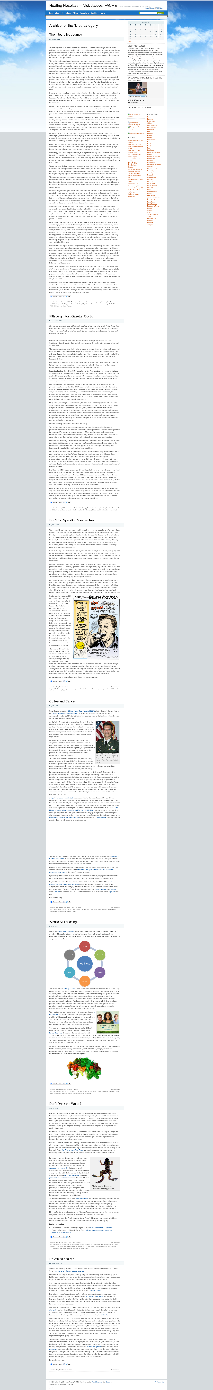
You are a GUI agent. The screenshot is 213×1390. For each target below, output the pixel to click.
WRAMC (69, 911)
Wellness (69, 306)
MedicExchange (132, 165)
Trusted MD (131, 196)
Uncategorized (63, 687)
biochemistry (57, 1244)
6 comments (115, 1089)
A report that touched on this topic (61, 798)
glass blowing (70, 689)
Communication (152, 125)
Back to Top (160, 1382)
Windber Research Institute (58, 911)
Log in (162, 8)
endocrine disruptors (71, 1175)
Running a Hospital (133, 186)
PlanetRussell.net (97, 1382)
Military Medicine (97, 510)
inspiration (78, 304)
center (74, 909)
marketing (105, 304)
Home (147, 8)
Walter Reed (111, 909)
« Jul (129, 41)
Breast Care (151, 121)
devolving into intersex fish (59, 1168)
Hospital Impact (132, 157)
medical (92, 909)
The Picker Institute (133, 194)
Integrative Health (87, 304)
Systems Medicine (152, 214)
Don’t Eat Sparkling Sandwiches (71, 520)
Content (152, 8)
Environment (63, 1242)
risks (54, 691)
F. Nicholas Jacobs (81, 1091)
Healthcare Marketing (90, 302)
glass (63, 689)
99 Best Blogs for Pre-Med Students (135, 141)
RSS (157, 8)
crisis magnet (96, 1290)
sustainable (112, 1246)
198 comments (114, 687)
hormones (60, 1246)
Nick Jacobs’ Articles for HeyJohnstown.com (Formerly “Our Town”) (135, 171)
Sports (149, 212)
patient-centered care (153, 198)
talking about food (55, 1033)
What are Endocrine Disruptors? (101, 1227)
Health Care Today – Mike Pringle (135, 147)
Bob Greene (57, 1091)
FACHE (55, 689)
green (112, 1244)
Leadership (97, 304)
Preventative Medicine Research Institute (64, 817)
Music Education (152, 191)
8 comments (115, 1370)
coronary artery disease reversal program (69, 1271)
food (60, 689)
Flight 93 (111, 891)
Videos (75, 13)
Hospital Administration (154, 156)
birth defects (65, 1244)
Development (151, 129)
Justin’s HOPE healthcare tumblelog (135, 160)
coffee (78, 909)
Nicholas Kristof (77, 1246)
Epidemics (150, 142)
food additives (105, 1244)
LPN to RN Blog (132, 163)
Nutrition (105, 510)
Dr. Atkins (99, 1296)
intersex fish (67, 1246)
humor (89, 689)
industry (108, 689)
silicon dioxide (61, 691)
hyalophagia (101, 689)
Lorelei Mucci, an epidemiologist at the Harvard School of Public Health (83, 808)
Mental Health (151, 183)
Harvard (86, 909)
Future (73, 302)
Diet (68, 302)
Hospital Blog (63, 304)
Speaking (94, 13)
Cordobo (108, 1382)
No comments (114, 302)
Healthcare (79, 302)
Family (84, 508)
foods (94, 1091)
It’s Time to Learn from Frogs (72, 1150)
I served (57, 891)
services (63, 306)
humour (94, 689)
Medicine (150, 181)
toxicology (63, 1248)
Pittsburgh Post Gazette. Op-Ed (71, 316)
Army (55, 909)
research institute (101, 889)
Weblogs (150, 220)
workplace (150, 225)
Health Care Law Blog (134, 144)
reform (82, 1093)
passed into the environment (59, 1178)
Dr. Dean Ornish (100, 817)
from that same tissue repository (67, 884)
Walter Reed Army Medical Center (65, 713)
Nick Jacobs (115, 689)
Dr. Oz (67, 1091)
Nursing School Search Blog (134, 176)
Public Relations (54, 306)
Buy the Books (66, 13)
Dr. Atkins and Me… (63, 1258)
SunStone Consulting (102, 1246)
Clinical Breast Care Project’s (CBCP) (81, 711)
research (104, 909)
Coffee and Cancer (62, 701)
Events (149, 144)
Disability (150, 133)
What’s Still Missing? (63, 921)
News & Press (84, 13)
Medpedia (130, 167)
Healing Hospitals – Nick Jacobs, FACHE (83, 5)
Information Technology (154, 165)
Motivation (150, 187)
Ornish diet (104, 1315)
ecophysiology (74, 1244)
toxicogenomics (54, 1248)
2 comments (115, 1242)
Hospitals (71, 304)
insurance (112, 1091)
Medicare (88, 510)
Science (78, 907)
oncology (98, 909)
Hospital (100, 302)
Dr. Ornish (89, 1296)
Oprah (70, 1093)
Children (64, 508)
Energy (149, 138)
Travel (149, 216)
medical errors (151, 177)
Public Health (113, 510)
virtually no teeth (69, 989)
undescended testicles (73, 1248)
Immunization (151, 162)
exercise (72, 1091)
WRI (74, 911)
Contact (102, 13)
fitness (90, 1091)
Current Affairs (73, 508)
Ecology (149, 135)
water (83, 1248)
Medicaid (150, 175)
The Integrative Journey (65, 34)
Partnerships (151, 196)
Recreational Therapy (153, 206)
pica (51, 691)
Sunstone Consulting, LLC (135, 188)
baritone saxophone (94, 1346)
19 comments (115, 907)
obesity (93, 1246)
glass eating (78, 689)
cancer (69, 909)
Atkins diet (53, 1310)
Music (149, 189)
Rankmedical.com (133, 184)
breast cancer (62, 909)
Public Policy (112, 304)
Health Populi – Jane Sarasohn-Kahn (134, 151)
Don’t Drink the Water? (65, 1103)
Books (58, 302)
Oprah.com (76, 1093)
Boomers (63, 302)
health (85, 689)
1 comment (115, 508)
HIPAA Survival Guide (134, 155)
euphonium (53, 1349)
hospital (113, 889)
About (57, 13)
